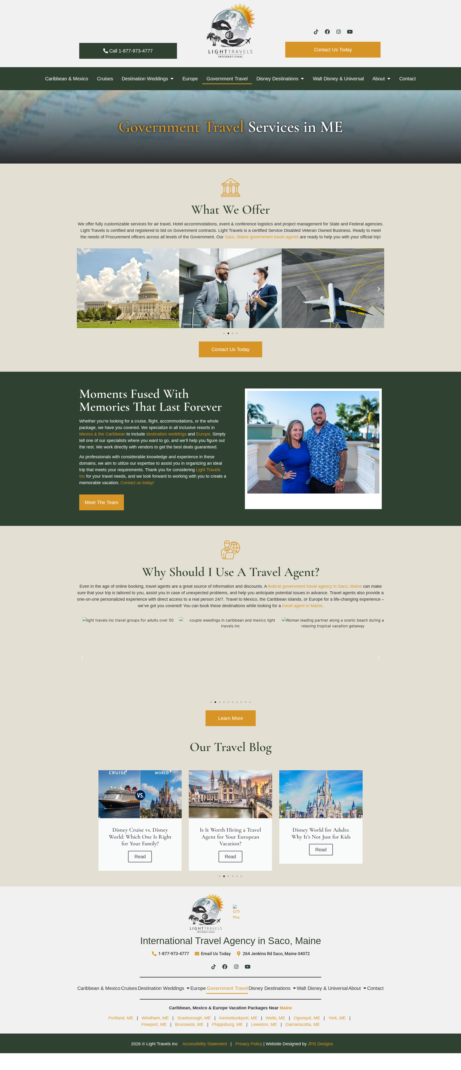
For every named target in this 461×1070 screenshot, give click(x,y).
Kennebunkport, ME (238, 1018)
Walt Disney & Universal (338, 78)
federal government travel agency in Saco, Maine (315, 586)
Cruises (105, 78)
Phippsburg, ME (227, 1024)
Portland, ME (120, 1018)
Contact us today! (137, 482)
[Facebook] (327, 32)
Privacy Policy (248, 1043)
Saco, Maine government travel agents (262, 237)
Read (140, 856)
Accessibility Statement (205, 1043)
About (378, 78)
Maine (286, 1007)
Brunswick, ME (189, 1024)
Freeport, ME (154, 1024)
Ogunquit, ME (307, 1018)
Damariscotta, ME (302, 1024)
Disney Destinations (277, 78)
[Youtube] (350, 32)
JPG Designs (320, 1043)
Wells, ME (275, 1018)
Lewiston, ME (264, 1024)
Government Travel (227, 78)
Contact (407, 78)
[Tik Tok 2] (316, 32)
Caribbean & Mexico (66, 78)
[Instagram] (339, 32)
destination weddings (166, 434)
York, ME (337, 1018)
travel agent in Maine (302, 605)
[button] (82, 289)
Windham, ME (155, 1018)
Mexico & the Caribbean (102, 434)
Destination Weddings (145, 78)
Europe (190, 78)
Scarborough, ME (194, 1018)
